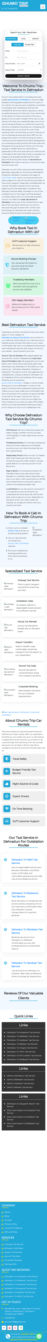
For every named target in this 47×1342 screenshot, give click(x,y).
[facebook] (4, 1328)
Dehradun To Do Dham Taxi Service (34, 1156)
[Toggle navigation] (42, 6)
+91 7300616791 (10, 9)
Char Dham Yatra (9, 178)
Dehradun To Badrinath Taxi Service (35, 1149)
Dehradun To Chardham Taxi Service (35, 1145)
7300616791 (10, 1318)
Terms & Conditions (13, 1228)
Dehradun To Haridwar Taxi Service (27, 965)
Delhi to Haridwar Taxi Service (20, 1083)
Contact (8, 1220)
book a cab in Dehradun (18, 543)
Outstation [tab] (11, 39)
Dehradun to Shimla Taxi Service (11, 1187)
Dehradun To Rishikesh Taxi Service (27, 931)
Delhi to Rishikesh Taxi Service (20, 1080)
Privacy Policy (10, 1224)
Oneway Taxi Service (13, 1244)
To (6, 57)
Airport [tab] (35, 39)
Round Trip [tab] (29, 44)
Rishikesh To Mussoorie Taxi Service (20, 1288)
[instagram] (15, 1328)
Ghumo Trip (13, 531)
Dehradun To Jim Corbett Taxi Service (24, 1056)
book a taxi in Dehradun (12, 383)
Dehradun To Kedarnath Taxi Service (35, 1147)
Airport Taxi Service (13, 1252)
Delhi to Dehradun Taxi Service (21, 1076)
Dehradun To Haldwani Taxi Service (23, 1059)
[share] (20, 1328)
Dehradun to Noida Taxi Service (10, 1182)
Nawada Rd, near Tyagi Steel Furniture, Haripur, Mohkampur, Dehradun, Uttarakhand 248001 (22, 1311)
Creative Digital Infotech (23, 1340)
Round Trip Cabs (12, 1256)
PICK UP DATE (10, 63)
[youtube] (9, 1328)
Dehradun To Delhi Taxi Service (25, 861)
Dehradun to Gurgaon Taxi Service (11, 1184)
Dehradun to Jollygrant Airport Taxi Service (23, 1105)
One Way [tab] (17, 44)
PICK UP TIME (10, 70)
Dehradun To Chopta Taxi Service (22, 1048)
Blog (6, 1216)
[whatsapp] (39, 1336)
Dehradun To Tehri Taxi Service (21, 1052)
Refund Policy (11, 1232)
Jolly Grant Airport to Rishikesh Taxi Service (23, 1124)
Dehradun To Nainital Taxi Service (22, 1044)
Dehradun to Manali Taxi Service (11, 1189)
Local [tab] (23, 39)
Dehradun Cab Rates (13, 1248)
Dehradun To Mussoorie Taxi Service (25, 895)
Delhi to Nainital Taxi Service (20, 1087)
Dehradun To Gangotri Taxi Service (34, 1152)
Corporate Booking (13, 1260)
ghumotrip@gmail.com (15, 1322)
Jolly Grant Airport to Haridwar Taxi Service (23, 1118)
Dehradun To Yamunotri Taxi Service (35, 1154)
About (7, 1212)
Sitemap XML (10, 1264)
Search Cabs (23, 76)
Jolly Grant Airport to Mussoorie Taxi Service (23, 1111)
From (7, 51)
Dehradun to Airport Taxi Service (16, 337)
